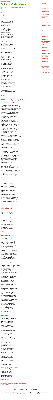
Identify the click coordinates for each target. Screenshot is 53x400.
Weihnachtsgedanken (45, 59)
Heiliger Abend (44, 56)
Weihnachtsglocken (45, 50)
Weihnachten (44, 55)
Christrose (43, 52)
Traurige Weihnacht (45, 67)
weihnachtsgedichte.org (18, 389)
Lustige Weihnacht (45, 66)
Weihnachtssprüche (45, 11)
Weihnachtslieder (44, 16)
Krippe (42, 44)
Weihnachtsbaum (44, 39)
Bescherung (43, 48)
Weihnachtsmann (44, 36)
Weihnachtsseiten (45, 76)
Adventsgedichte (44, 13)
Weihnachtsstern (44, 42)
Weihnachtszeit (44, 58)
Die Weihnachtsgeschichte (46, 45)
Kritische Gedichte (45, 69)
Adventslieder (44, 17)
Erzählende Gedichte (45, 72)
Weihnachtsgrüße (45, 61)
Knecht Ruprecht (44, 37)
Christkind (43, 33)
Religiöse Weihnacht (45, 70)
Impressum (43, 3)
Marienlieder (44, 47)
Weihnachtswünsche (45, 53)
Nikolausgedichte (45, 14)
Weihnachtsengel (44, 34)
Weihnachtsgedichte (45, 25)
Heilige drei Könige (45, 41)
